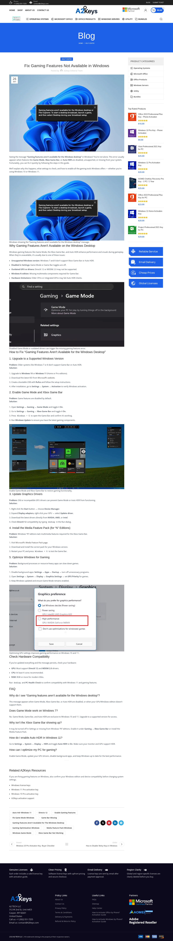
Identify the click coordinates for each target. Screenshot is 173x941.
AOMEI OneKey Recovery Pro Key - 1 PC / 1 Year (151, 180)
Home (81, 43)
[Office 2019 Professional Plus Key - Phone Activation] (132, 119)
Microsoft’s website (46, 377)
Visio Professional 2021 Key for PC (149, 147)
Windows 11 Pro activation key (24, 789)
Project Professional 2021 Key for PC (150, 228)
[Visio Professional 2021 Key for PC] (132, 151)
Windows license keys (20, 785)
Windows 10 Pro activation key (24, 794)
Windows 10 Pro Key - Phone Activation (150, 131)
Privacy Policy (60, 908)
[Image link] (21, 897)
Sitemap (95, 904)
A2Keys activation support (22, 798)
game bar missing (49, 817)
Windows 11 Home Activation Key (150, 212)
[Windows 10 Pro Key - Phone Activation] (132, 135)
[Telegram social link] (121, 822)
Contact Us (59, 904)
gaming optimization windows (26, 828)
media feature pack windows (59, 828)
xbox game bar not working (51, 833)
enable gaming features (65, 812)
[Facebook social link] (96, 822)
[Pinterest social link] (109, 822)
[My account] (146, 10)
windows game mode (22, 833)
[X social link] (102, 822)
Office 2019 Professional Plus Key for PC (150, 196)
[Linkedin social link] (115, 822)
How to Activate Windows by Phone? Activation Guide (107, 920)
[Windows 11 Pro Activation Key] (132, 167)
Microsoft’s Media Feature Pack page (31, 542)
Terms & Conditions (63, 912)
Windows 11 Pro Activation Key (149, 164)
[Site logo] (86, 10)
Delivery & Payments (63, 917)
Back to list (66, 844)
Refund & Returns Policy (65, 921)
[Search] (161, 19)
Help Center (89, 43)
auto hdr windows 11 (22, 812)
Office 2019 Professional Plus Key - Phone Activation (150, 115)
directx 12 (43, 812)
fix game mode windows (23, 817)
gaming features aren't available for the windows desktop (38, 823)
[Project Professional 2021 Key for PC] (132, 232)
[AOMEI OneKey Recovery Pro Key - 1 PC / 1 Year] (132, 183)
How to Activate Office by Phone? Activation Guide (106, 913)
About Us (59, 899)
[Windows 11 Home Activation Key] (132, 216)
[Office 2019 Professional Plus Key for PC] (132, 200)
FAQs (94, 899)
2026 (16, 937)
